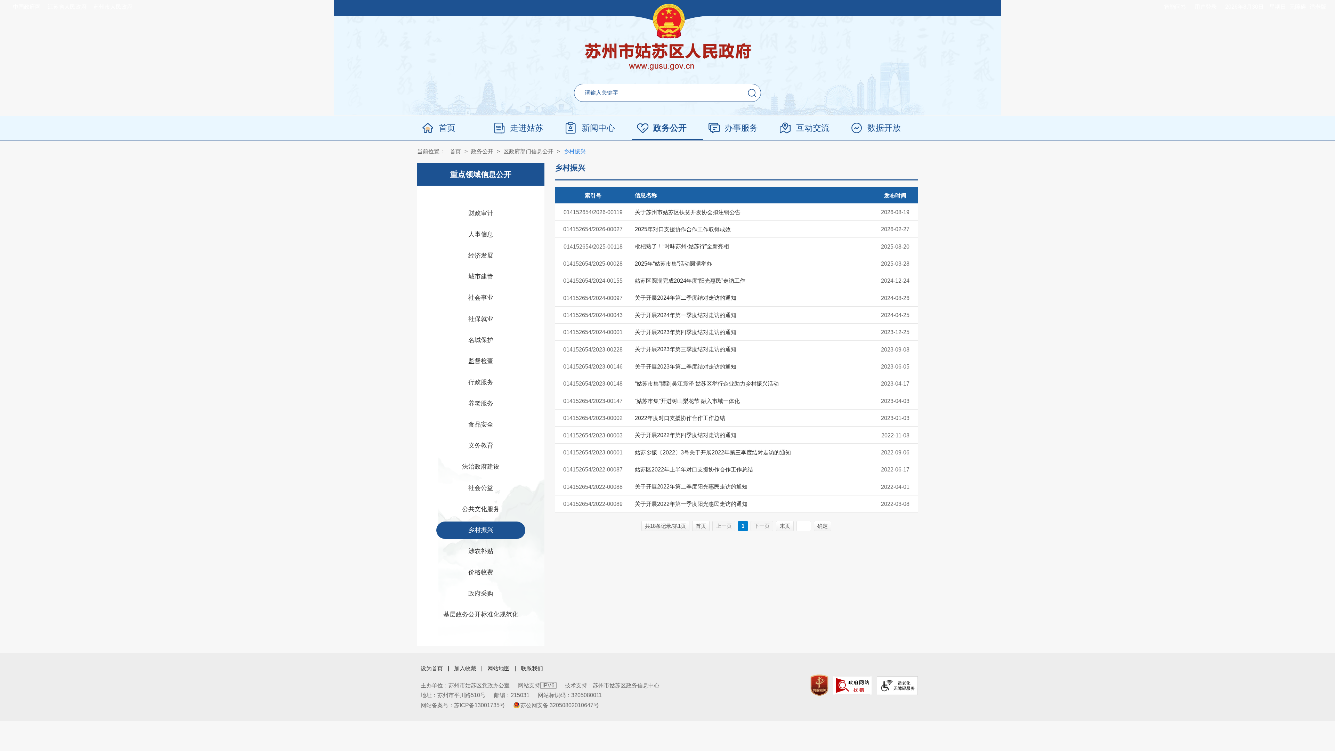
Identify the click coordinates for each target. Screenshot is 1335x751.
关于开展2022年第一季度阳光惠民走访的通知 (691, 504)
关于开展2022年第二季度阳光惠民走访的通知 (691, 487)
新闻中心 (598, 127)
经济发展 (480, 255)
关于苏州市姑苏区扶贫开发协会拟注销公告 (688, 212)
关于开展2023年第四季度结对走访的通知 (685, 332)
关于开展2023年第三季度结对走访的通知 (685, 349)
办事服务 (741, 127)
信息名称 (646, 195)
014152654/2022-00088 (593, 487)
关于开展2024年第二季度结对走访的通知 (685, 298)
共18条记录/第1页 (665, 526)
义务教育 (480, 445)
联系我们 (532, 668)
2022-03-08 (895, 504)
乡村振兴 (575, 151)
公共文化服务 (481, 509)
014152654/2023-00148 (593, 384)
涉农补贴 (480, 551)
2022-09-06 (895, 452)
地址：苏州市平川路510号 (453, 695)
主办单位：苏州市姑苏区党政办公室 (465, 685)
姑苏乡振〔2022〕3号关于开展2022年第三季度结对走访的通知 (713, 452)
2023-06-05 (895, 367)
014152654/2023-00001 (593, 452)
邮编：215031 (511, 695)
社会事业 (480, 297)
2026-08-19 (895, 212)
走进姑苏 (526, 127)
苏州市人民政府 (113, 7)
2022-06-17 (895, 470)
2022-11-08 (895, 435)
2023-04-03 (895, 401)
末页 (785, 526)
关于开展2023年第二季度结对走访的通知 (685, 367)
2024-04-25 (895, 315)
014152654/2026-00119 (593, 212)
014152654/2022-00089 (593, 504)
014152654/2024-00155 (593, 281)
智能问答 (1175, 7)
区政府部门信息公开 (528, 151)
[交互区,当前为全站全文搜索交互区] (667, 93)
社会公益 (480, 487)
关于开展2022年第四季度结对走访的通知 (685, 435)
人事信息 (480, 234)
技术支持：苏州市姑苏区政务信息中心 (612, 685)
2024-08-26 (895, 298)
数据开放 (884, 127)
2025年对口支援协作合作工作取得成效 (683, 229)
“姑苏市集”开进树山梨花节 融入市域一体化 (687, 401)
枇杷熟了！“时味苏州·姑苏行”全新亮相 (682, 246)
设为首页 (432, 668)
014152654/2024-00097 (593, 298)
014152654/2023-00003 (593, 435)
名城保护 (480, 340)
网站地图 (498, 668)
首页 (447, 127)
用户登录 (1206, 7)
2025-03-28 (895, 264)
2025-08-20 (895, 247)
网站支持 (536, 685)
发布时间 (895, 196)
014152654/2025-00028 (593, 264)
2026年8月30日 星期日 (1255, 7)
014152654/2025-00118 (593, 247)
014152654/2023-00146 (593, 367)
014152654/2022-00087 (593, 470)
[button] (752, 93)
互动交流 (813, 127)
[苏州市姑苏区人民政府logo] (667, 57)
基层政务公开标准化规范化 (480, 614)
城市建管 (480, 276)
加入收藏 (465, 668)
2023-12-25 (895, 332)
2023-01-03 (895, 418)
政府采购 (480, 593)
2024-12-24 (895, 281)
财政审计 (480, 213)
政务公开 (670, 127)
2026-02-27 (895, 229)
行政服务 (480, 382)
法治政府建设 (481, 466)
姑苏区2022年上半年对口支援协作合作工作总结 (694, 470)
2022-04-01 (895, 487)
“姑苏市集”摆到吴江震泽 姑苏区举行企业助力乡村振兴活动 (707, 384)
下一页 (762, 526)
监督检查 (480, 360)
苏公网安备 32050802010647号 (559, 705)
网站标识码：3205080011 (570, 695)
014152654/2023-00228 (593, 350)
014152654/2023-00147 (593, 401)
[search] (651, 93)
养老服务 (480, 403)
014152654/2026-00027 (593, 229)
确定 (822, 526)
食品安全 (480, 424)
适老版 (1318, 7)
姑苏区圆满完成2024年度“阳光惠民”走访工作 (690, 281)
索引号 (593, 196)
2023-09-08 (895, 350)
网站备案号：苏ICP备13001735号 (463, 705)
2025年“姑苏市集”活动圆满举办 (673, 264)
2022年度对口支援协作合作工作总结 (680, 418)
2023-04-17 (895, 384)
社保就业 (480, 318)
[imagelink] (819, 685)
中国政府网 (27, 7)
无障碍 (1297, 7)
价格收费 (480, 572)
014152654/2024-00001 (593, 332)
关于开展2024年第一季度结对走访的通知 (685, 315)
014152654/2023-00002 (593, 418)
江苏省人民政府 (67, 7)
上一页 (724, 526)
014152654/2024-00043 (593, 315)
